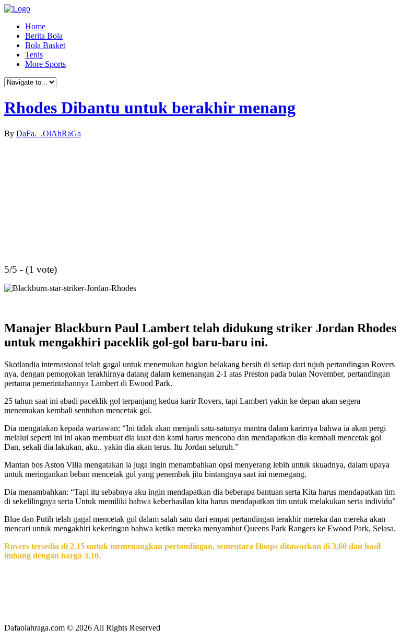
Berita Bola (44, 35)
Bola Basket (45, 45)
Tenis (34, 54)
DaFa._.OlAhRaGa (48, 133)
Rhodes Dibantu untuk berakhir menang (150, 107)
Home (35, 26)
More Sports (45, 64)
